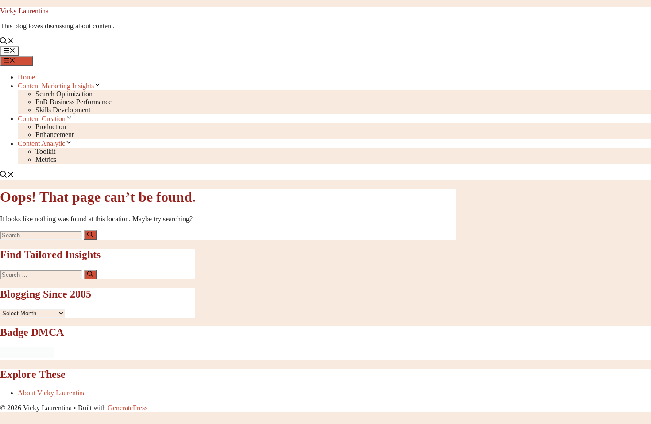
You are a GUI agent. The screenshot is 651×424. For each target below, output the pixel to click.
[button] (7, 42)
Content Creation (42, 118)
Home (26, 77)
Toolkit (45, 151)
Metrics (45, 159)
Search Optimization (64, 94)
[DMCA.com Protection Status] (27, 355)
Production (50, 126)
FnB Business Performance (73, 102)
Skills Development (62, 110)
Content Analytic (41, 143)
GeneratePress (127, 408)
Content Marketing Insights (56, 86)
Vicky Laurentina (24, 11)
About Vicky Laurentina (52, 393)
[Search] (90, 235)
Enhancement (54, 134)
